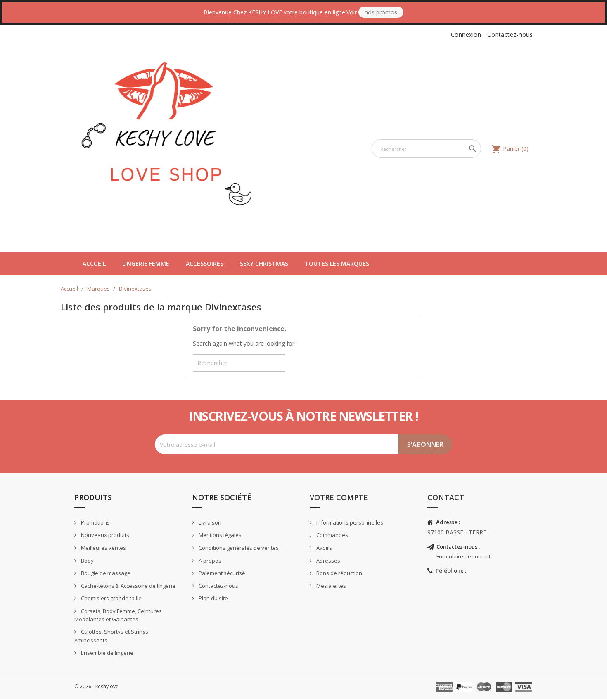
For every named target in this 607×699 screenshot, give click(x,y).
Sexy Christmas (264, 263)
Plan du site (212, 598)
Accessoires (204, 263)
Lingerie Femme (145, 263)
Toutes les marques (337, 263)
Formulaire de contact (463, 556)
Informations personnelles (349, 522)
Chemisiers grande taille (111, 598)
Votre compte (339, 497)
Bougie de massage (105, 573)
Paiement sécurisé (221, 573)
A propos (209, 560)
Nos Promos (381, 12)
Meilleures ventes (103, 547)
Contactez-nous (510, 34)
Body (87, 560)
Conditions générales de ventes (238, 547)
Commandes (331, 535)
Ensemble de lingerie (106, 652)
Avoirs (323, 547)
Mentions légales (219, 535)
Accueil (94, 263)
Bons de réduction (338, 573)
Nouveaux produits (104, 535)
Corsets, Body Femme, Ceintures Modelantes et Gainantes (118, 615)
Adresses (327, 560)
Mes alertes (330, 585)
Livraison (209, 522)
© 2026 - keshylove (96, 686)
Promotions (95, 522)
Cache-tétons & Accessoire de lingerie (127, 585)
